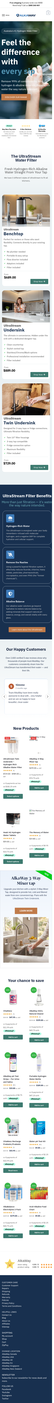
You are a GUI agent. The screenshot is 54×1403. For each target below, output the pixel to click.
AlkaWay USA (8, 1357)
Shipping (6, 1291)
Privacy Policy (8, 1303)
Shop (4, 1339)
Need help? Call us (26, 5)
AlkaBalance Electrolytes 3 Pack (12, 1208)
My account (7, 1336)
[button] (48, 13)
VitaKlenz (7, 1011)
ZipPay (5, 1345)
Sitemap (5, 1326)
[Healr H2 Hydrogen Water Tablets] (13, 819)
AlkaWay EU (7, 1363)
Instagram (7, 1395)
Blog (4, 1318)
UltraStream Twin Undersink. (26, 898)
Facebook (6, 1389)
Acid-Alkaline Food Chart (37, 1208)
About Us (6, 1321)
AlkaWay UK (7, 1360)
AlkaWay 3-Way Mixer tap (36, 760)
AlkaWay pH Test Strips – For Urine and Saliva (11, 1079)
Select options (13, 796)
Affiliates (6, 1323)
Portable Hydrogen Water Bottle (37, 1077)
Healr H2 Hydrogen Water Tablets (12, 834)
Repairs (5, 1288)
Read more (13, 1170)
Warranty (6, 1297)
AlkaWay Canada (9, 1354)
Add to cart (39, 788)
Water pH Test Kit (37, 1141)
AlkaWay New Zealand (12, 1369)
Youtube (6, 1392)
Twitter (5, 1398)
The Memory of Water (39, 832)
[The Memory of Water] (39, 819)
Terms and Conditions (11, 1306)
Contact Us (7, 1315)
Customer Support (10, 1285)
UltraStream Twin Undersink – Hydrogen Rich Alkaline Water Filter (12, 763)
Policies (5, 1300)
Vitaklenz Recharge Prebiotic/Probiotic (12, 1142)
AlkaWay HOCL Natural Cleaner (36, 1012)
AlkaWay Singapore (10, 1366)
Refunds (5, 1294)
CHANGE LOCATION (11, 1351)
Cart (4, 1342)
